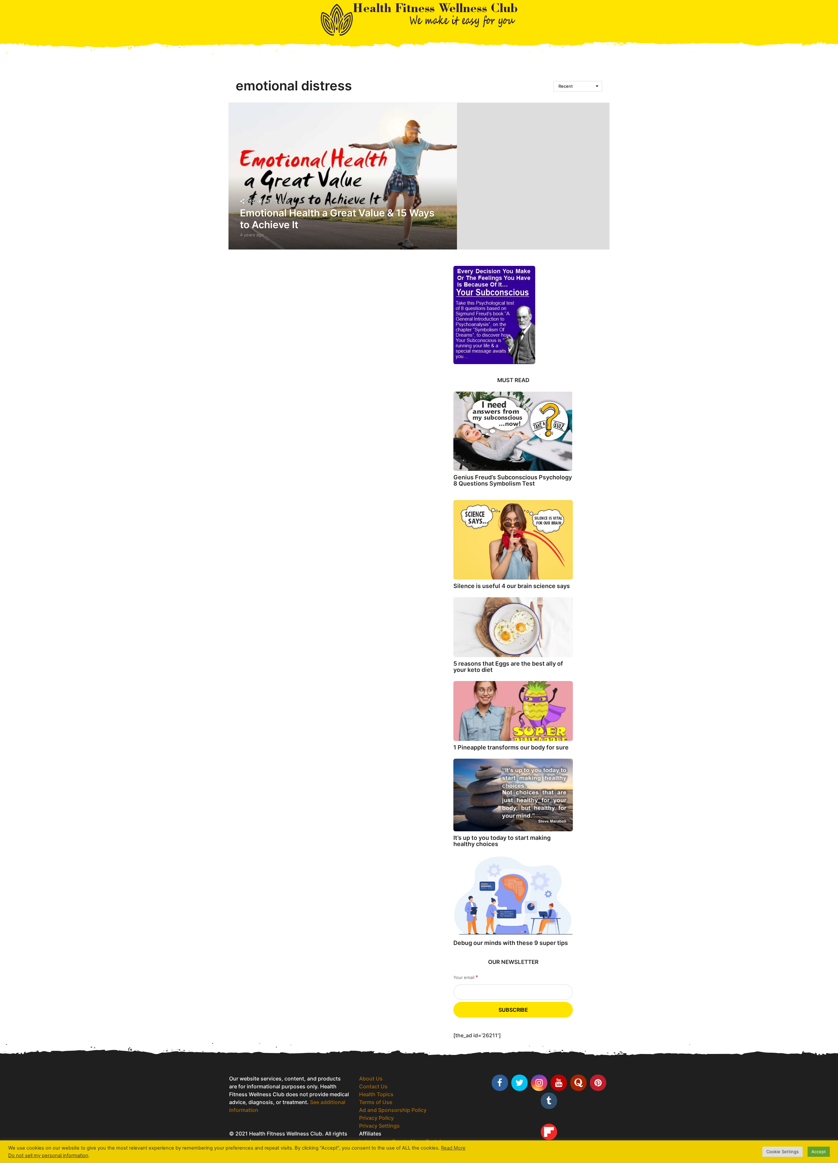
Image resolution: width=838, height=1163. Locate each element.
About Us (371, 1078)
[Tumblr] (549, 1101)
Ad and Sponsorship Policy (393, 1110)
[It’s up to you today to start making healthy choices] (513, 795)
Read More (453, 1148)
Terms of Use (375, 1102)
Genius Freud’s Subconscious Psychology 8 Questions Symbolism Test (512, 480)
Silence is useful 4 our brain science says (511, 585)
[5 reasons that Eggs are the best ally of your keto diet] (513, 627)
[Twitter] (519, 1083)
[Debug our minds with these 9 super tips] (513, 895)
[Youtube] (559, 1083)
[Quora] (578, 1083)
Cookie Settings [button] (782, 1151)
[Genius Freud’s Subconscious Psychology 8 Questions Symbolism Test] (513, 431)
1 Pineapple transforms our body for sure (511, 747)
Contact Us (373, 1086)
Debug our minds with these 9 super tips (510, 942)
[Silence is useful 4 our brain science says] (513, 540)
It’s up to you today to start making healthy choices (502, 840)
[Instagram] (539, 1083)
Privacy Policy (376, 1118)
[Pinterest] (598, 1083)
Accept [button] (818, 1151)
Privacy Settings (379, 1125)
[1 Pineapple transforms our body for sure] (513, 711)
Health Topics (376, 1094)
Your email (465, 977)
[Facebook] (500, 1083)
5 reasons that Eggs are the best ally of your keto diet (508, 666)
